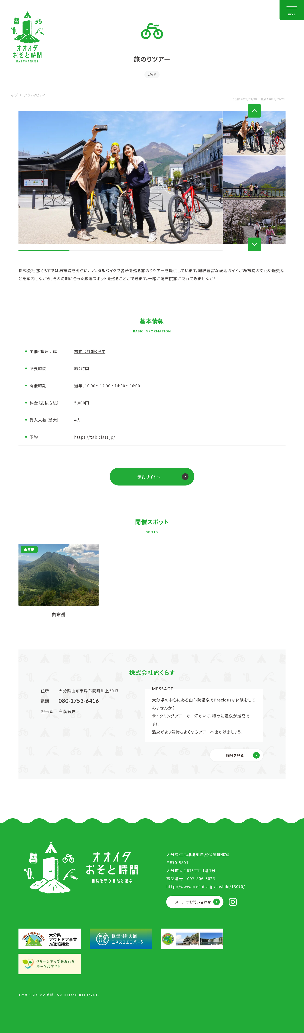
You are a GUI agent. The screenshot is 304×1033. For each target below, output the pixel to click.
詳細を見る (235, 755)
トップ (13, 95)
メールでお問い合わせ (193, 902)
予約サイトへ (149, 477)
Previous (254, 111)
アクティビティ (34, 95)
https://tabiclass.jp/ (94, 437)
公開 (236, 99)
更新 (264, 99)
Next (254, 244)
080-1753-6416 (79, 700)
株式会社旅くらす (89, 351)
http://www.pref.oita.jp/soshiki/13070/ (205, 886)
